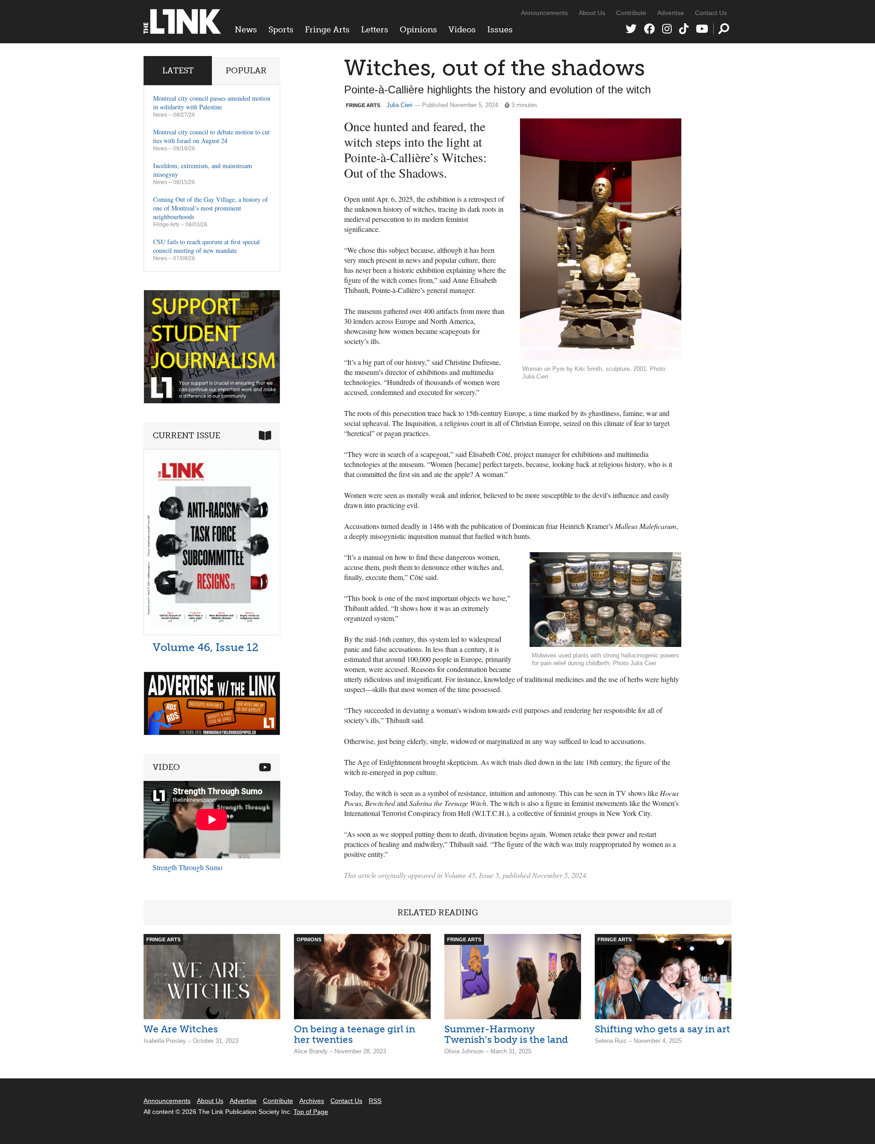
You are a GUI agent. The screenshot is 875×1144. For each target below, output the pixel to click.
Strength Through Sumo (187, 867)
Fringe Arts (327, 30)
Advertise (670, 12)
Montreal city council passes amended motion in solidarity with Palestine (211, 102)
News (246, 30)
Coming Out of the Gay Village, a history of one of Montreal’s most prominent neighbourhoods (210, 208)
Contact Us (711, 12)
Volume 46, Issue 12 (205, 647)
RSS (375, 1100)
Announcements (544, 12)
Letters (374, 30)
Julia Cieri (399, 105)
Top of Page (310, 1111)
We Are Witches (181, 1029)
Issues (500, 30)
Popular (246, 71)
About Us (592, 12)
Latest (178, 71)
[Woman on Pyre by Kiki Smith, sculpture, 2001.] (600, 239)
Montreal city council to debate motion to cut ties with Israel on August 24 (211, 136)
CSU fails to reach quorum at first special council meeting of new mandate (206, 246)
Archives (311, 1100)
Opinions (418, 30)
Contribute (631, 12)
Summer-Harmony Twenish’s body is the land (506, 1034)
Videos (462, 30)
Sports (280, 30)
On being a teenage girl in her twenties (354, 1034)
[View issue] (212, 632)
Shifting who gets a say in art (662, 1029)
